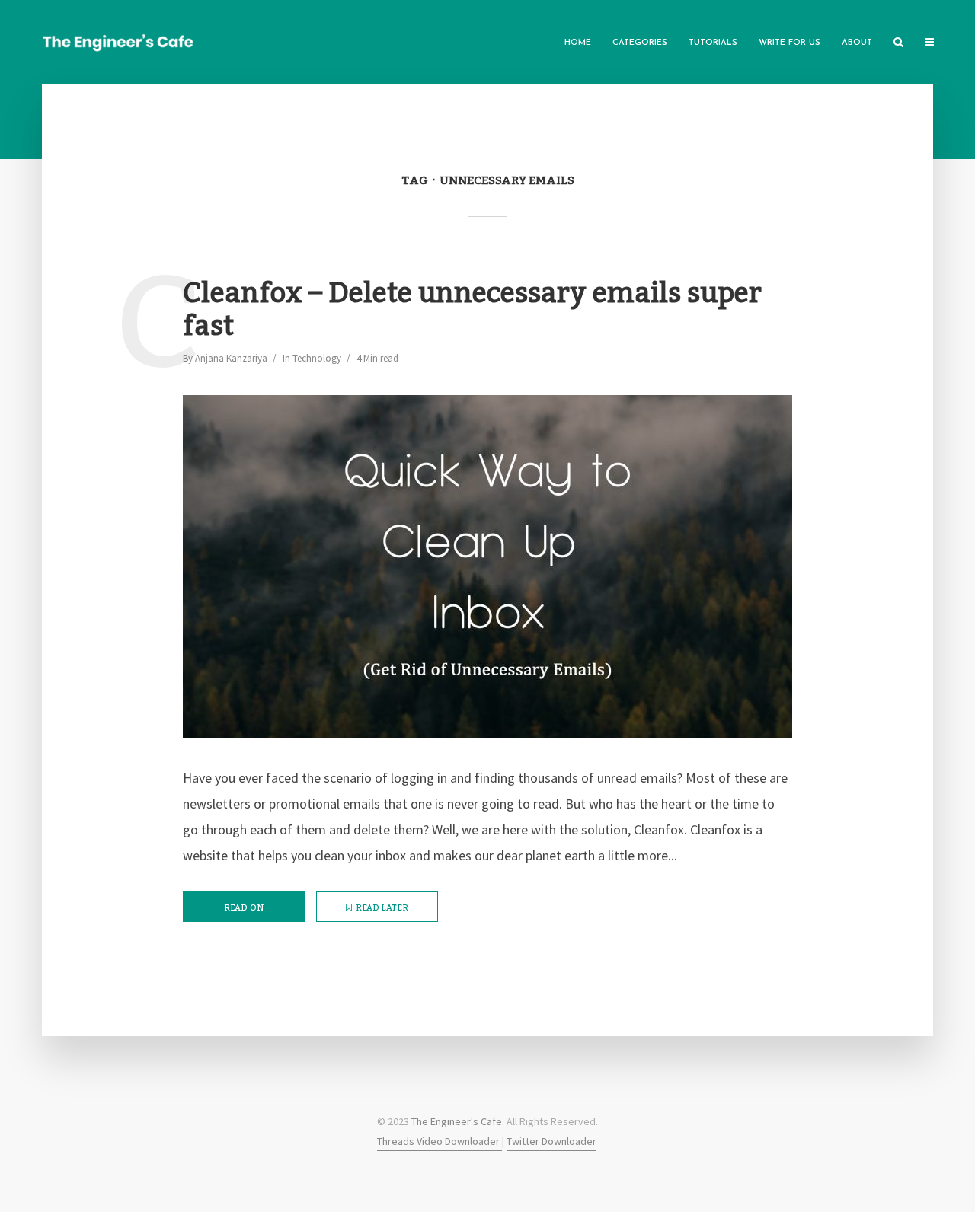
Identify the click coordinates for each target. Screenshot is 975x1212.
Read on (244, 908)
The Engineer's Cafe (456, 1121)
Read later (382, 908)
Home (577, 43)
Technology (316, 358)
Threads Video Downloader (439, 1141)
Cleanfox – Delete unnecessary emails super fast (472, 310)
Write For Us (789, 43)
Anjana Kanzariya (231, 358)
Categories (639, 43)
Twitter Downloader (551, 1141)
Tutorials (713, 43)
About (857, 43)
